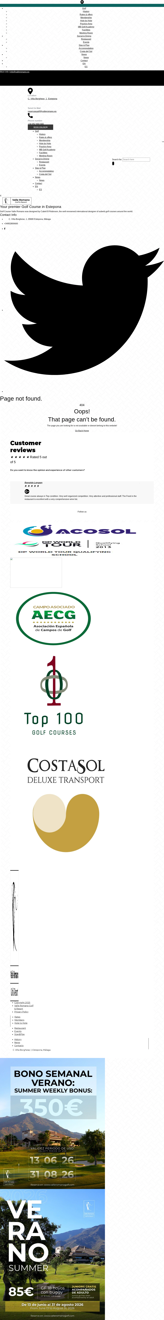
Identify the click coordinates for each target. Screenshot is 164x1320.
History (86, 11)
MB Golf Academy (86, 27)
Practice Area (86, 24)
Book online (40, 127)
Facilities (86, 30)
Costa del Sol (86, 51)
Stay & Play (84, 45)
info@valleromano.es (19, 72)
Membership (86, 18)
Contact (84, 60)
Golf (84, 8)
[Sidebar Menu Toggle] (163, 141)
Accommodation (86, 48)
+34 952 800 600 (36, 124)
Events (86, 42)
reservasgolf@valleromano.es (42, 111)
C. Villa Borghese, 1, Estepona (42, 98)
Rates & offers (86, 14)
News (84, 54)
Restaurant (86, 39)
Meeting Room (86, 33)
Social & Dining (84, 36)
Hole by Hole (86, 21)
